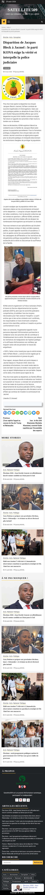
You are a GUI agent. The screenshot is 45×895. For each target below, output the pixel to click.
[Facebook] (5, 413)
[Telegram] (25, 413)
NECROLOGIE (28, 878)
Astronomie (14, 874)
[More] (38, 413)
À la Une (5, 37)
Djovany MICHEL (19, 72)
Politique (16, 470)
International (7, 878)
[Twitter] (9, 413)
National (10, 470)
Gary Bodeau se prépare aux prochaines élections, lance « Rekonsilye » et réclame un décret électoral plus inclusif (21, 518)
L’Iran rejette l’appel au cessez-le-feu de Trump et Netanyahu (12, 422)
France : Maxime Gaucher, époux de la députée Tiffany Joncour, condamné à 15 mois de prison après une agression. (20, 846)
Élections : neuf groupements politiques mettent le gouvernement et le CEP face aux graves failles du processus (20, 755)
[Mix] (13, 413)
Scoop (5, 885)
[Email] (21, 413)
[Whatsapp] (17, 413)
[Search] (42, 22)
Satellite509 (22, 9)
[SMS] (30, 413)
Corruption (17, 37)
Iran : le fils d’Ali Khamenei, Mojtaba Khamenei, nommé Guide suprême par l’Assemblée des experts (32, 424)
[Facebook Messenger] (34, 413)
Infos (33, 874)
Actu (11, 37)
